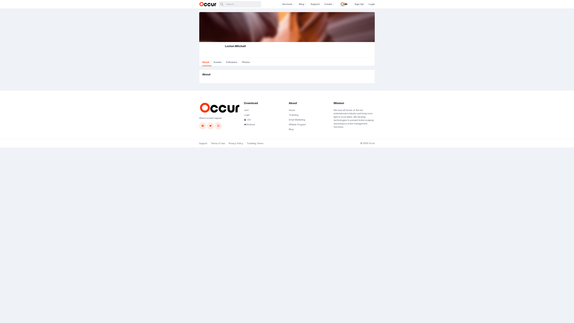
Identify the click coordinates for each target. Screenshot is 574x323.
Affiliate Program (297, 124)
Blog (301, 4)
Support (315, 4)
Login (372, 4)
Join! (246, 110)
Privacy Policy (236, 143)
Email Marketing (297, 119)
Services (287, 4)
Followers (231, 62)
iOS (249, 119)
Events (217, 62)
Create (328, 4)
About (205, 62)
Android (251, 124)
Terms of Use (218, 143)
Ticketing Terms (255, 143)
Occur (372, 143)
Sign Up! (359, 4)
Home (292, 110)
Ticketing (293, 114)
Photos (246, 62)
